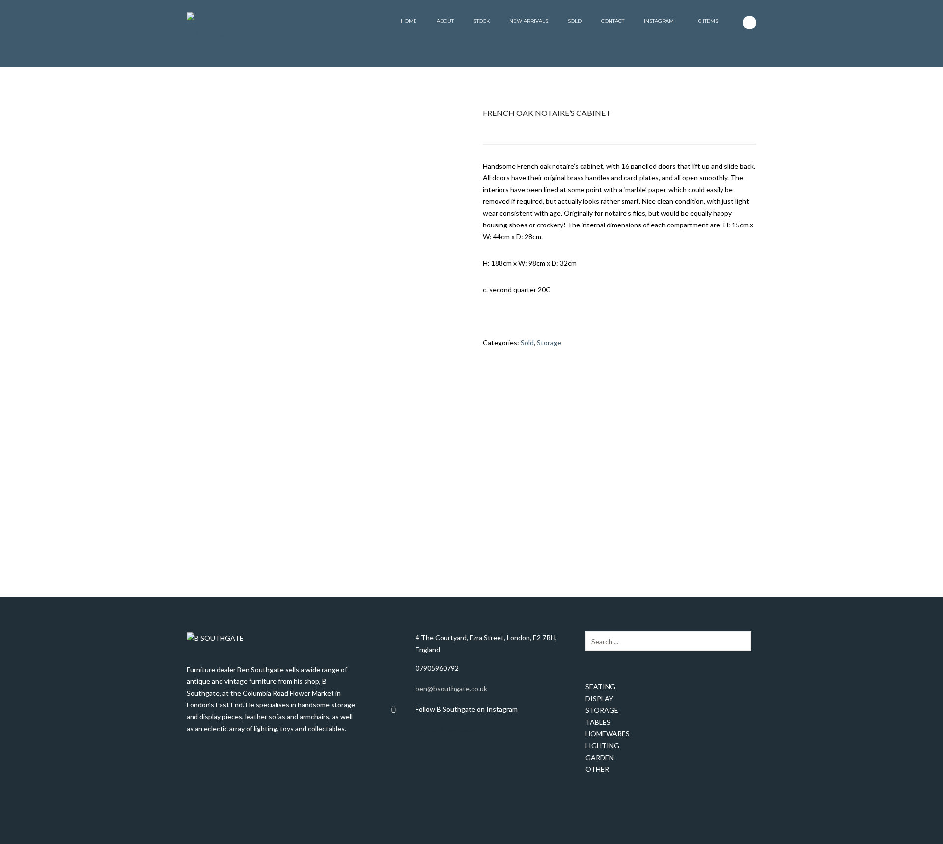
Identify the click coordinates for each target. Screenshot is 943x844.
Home (409, 21)
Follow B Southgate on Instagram (467, 709)
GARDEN (599, 757)
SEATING (600, 686)
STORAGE (601, 710)
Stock (481, 21)
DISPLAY (599, 698)
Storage (549, 342)
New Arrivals (528, 21)
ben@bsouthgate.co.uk (451, 688)
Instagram (659, 21)
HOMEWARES (607, 734)
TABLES (597, 722)
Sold (575, 21)
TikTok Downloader (446, 730)
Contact (612, 21)
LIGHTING (602, 745)
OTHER (597, 769)
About (445, 21)
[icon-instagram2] (749, 22)
